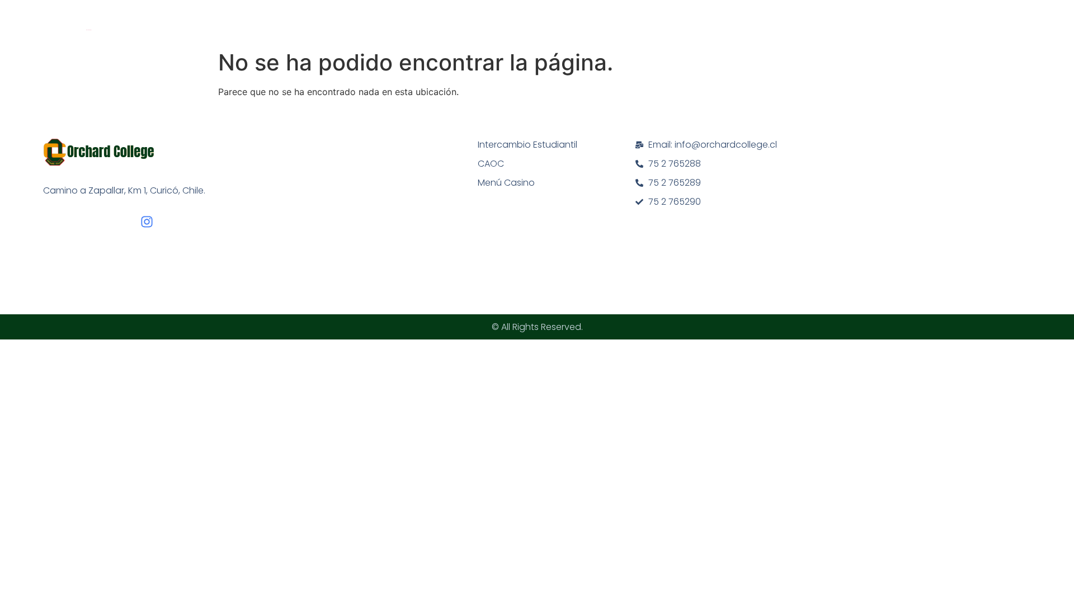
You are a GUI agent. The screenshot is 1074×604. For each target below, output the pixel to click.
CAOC (491, 163)
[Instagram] (146, 221)
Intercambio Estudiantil (527, 144)
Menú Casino (506, 182)
